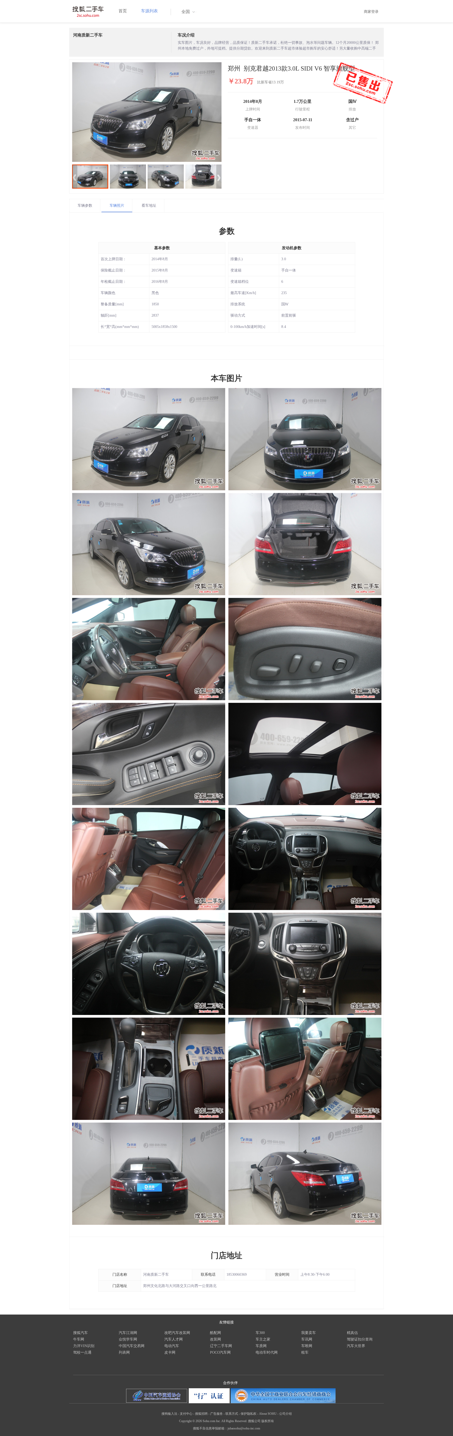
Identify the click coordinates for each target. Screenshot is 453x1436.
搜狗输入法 (169, 1414)
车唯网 (306, 1346)
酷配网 (215, 1333)
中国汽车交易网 (131, 1346)
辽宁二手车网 (221, 1346)
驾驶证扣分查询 (360, 1339)
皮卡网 (169, 1352)
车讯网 (306, 1339)
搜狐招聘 (201, 1414)
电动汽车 (171, 1346)
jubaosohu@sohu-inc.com (244, 1428)
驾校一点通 (82, 1352)
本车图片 (226, 378)
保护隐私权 (248, 1414)
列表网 (124, 1352)
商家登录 (371, 12)
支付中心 (186, 1414)
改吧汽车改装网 (177, 1333)
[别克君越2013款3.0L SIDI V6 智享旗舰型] (147, 112)
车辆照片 (117, 206)
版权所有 (267, 1421)
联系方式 (231, 1414)
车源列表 (149, 11)
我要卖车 (308, 1333)
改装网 (215, 1339)
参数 (227, 231)
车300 (260, 1333)
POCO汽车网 (220, 1352)
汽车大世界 (356, 1346)
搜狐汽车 (80, 1333)
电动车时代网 (267, 1352)
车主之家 (263, 1339)
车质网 (261, 1346)
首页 (122, 11)
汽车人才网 (173, 1339)
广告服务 (216, 1414)
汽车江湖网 (128, 1333)
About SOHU (268, 1414)
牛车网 (78, 1339)
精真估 (352, 1333)
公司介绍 (285, 1414)
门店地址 (226, 1255)
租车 (305, 1352)
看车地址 (149, 206)
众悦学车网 (128, 1339)
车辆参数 (85, 206)
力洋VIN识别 (83, 1346)
